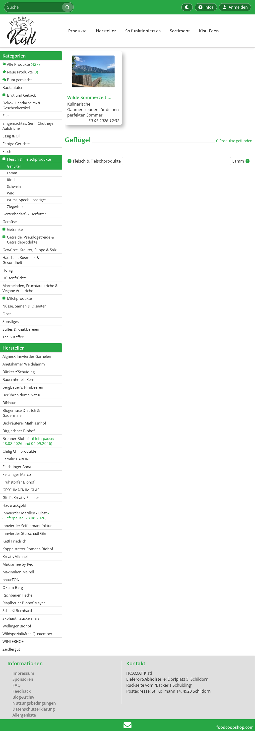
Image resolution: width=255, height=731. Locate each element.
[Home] (31, 31)
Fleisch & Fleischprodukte (96, 161)
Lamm (238, 161)
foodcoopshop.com (235, 727)
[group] (93, 88)
